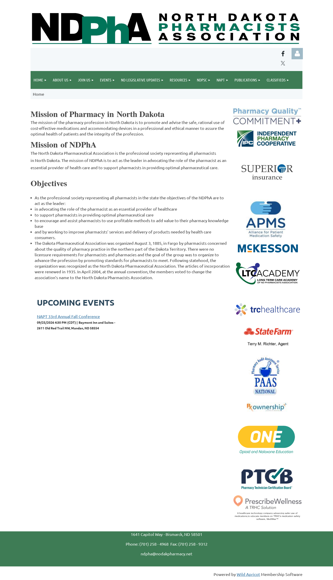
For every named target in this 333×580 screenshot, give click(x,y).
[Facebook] (283, 53)
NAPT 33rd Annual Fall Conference (68, 316)
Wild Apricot (248, 574)
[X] (283, 63)
